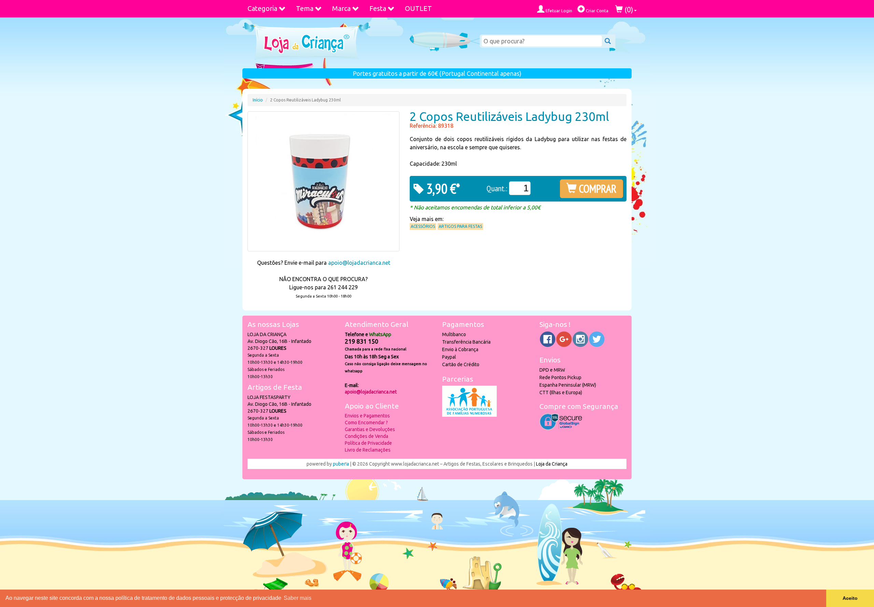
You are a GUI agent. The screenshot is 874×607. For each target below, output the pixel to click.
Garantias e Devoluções (370, 429)
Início (258, 100)
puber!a (341, 464)
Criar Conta (596, 10)
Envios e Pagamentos (367, 415)
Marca (341, 8)
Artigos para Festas (460, 226)
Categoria (262, 8)
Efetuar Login (558, 10)
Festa (377, 8)
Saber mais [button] (297, 598)
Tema (304, 8)
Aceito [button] (850, 598)
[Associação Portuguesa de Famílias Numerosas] (469, 415)
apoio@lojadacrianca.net (359, 263)
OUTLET (418, 8)
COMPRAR (597, 188)
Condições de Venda (366, 436)
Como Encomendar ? (366, 422)
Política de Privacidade (368, 443)
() (628, 9)
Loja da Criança (551, 464)
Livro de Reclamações (368, 450)
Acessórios (423, 226)
